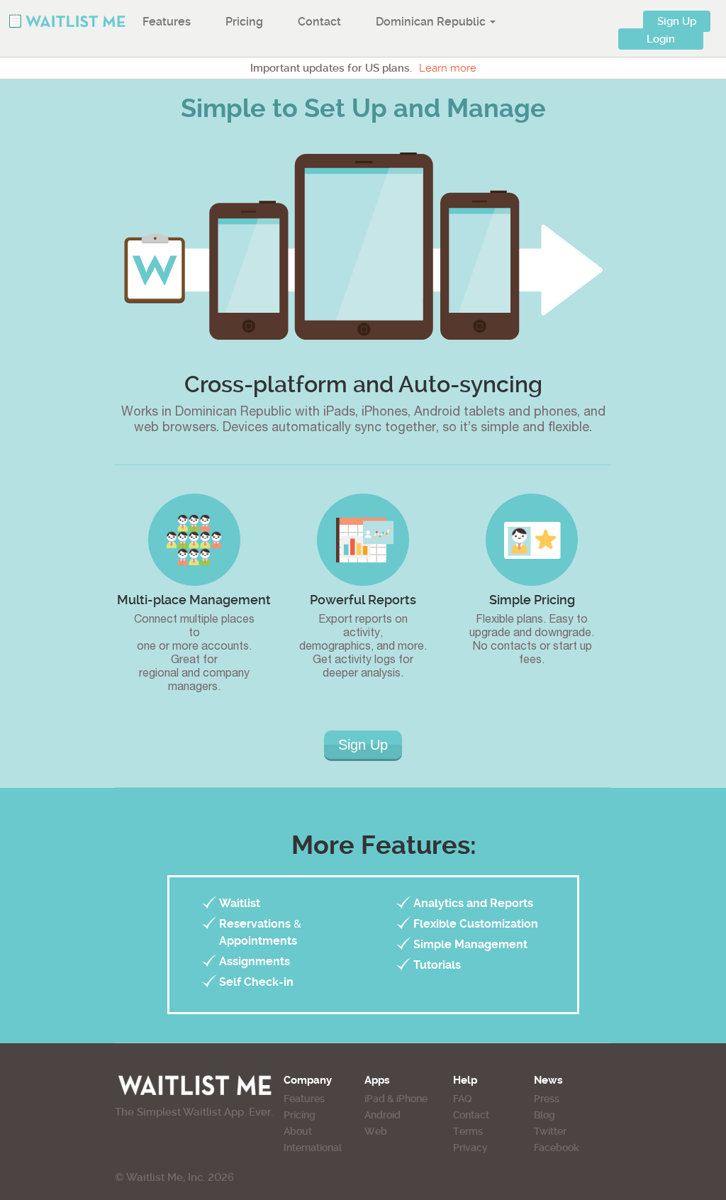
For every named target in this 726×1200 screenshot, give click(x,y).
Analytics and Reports (473, 903)
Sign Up (676, 21)
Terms (468, 1131)
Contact (319, 21)
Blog (544, 1115)
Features (167, 21)
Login (661, 39)
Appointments (258, 941)
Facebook (556, 1147)
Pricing (244, 21)
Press (546, 1098)
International (313, 1147)
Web (375, 1131)
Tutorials (437, 965)
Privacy (470, 1147)
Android (382, 1115)
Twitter (550, 1131)
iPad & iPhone (396, 1098)
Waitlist (239, 903)
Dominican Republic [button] (432, 21)
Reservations (255, 923)
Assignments (254, 961)
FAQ (462, 1098)
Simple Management (470, 944)
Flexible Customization (475, 923)
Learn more (447, 68)
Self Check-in (256, 982)
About (298, 1131)
